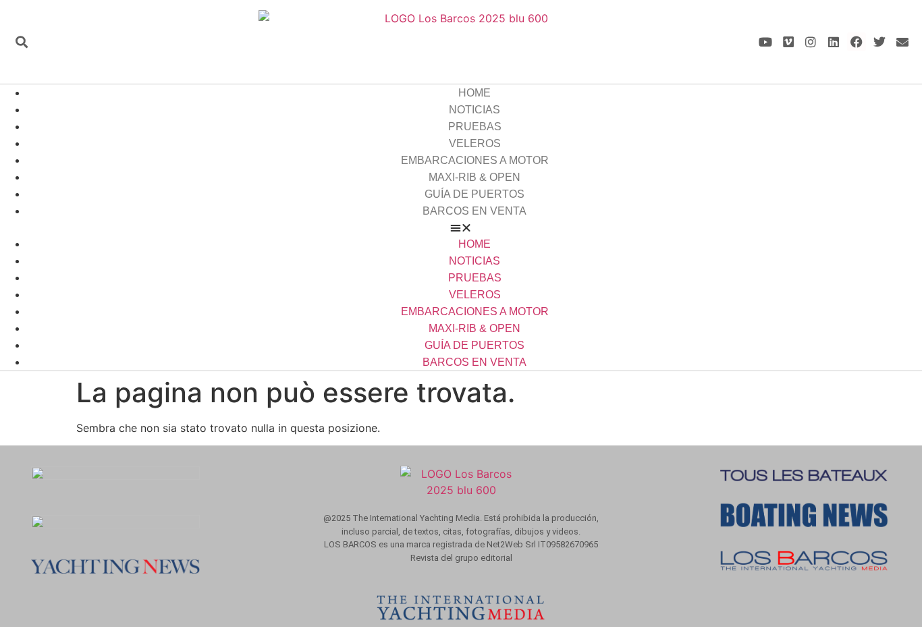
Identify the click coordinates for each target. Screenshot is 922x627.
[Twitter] (879, 42)
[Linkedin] (834, 42)
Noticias (474, 109)
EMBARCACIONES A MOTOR (475, 160)
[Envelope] (902, 42)
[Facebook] (857, 42)
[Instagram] (811, 42)
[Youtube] (765, 42)
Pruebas (474, 126)
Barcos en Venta (474, 211)
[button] (21, 42)
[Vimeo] (788, 42)
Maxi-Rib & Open (474, 177)
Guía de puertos (474, 194)
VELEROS (475, 143)
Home (474, 93)
